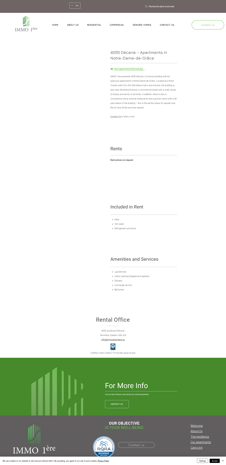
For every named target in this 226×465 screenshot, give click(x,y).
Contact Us (115, 116)
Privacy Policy (103, 460)
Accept (214, 460)
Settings (202, 460)
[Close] (222, 461)
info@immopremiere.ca (113, 339)
